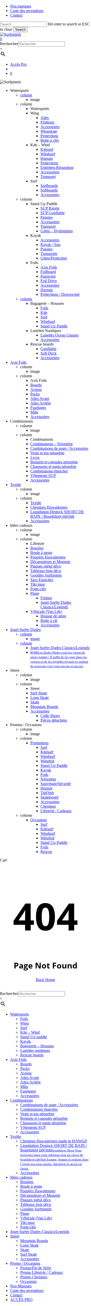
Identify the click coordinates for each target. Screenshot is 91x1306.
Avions (26, 1073)
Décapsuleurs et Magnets (40, 1195)
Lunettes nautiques (35, 1050)
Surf (23, 1028)
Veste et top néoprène (37, 1114)
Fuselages (28, 1091)
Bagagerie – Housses (37, 1046)
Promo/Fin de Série (35, 1268)
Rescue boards (31, 1055)
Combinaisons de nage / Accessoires (49, 1105)
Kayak (25, 1041)
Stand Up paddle (33, 1037)
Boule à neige (31, 1186)
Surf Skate (28, 1254)
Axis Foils (18, 1059)
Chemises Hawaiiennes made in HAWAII (53, 1141)
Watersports (19, 1014)
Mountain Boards (34, 1241)
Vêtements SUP (33, 1127)
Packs (25, 1068)
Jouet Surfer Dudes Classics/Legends (39, 1231)
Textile (15, 1136)
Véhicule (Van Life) (36, 1218)
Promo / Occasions (25, 1263)
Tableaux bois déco (35, 1204)
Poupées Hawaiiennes (37, 1191)
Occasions (28, 1281)
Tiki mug (27, 1222)
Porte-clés (28, 1227)
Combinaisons (21, 1100)
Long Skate (29, 1245)
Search (20, 29)
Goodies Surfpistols (36, 1209)
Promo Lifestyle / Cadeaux (41, 1272)
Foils (24, 1019)
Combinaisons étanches (39, 1109)
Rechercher (9, 44)
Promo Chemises (33, 1277)
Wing (24, 1023)
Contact (16, 1295)
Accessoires (29, 1096)
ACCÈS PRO (21, 1299)
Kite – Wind (30, 1032)
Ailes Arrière (30, 1082)
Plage (24, 1213)
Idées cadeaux (21, 1177)
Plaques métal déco (35, 1200)
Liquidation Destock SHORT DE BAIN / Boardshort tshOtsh (54, 1156)
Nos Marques (21, 1286)
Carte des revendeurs (26, 1290)
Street (14, 1236)
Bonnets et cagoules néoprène (44, 1118)
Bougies (26, 1182)
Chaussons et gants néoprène (43, 1123)
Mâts (24, 1087)
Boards (26, 1064)
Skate (24, 1250)
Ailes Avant (29, 1077)
